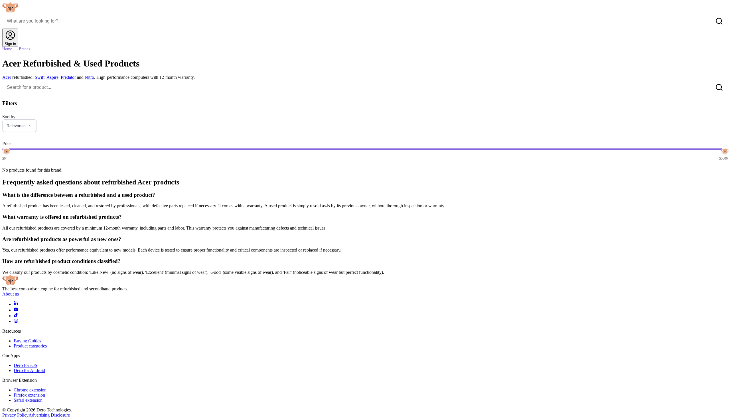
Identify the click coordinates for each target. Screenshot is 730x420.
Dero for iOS (25, 365)
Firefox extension (29, 395)
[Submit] (719, 21)
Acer (6, 77)
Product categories (30, 345)
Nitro (89, 77)
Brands (24, 49)
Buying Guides (27, 340)
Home (7, 49)
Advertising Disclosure (49, 415)
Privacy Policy (15, 415)
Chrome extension (30, 389)
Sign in (10, 44)
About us (10, 294)
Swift (39, 77)
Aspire (52, 77)
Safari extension (28, 400)
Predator (68, 77)
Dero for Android (29, 370)
